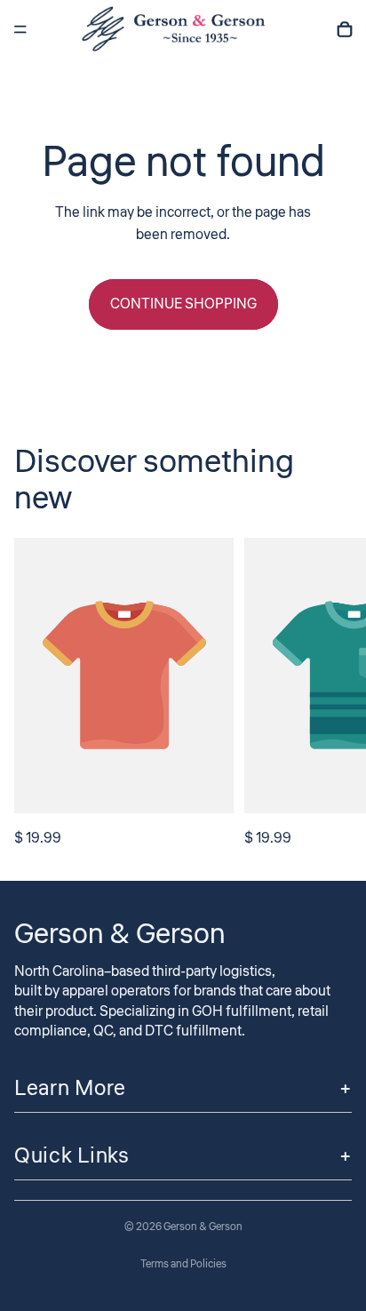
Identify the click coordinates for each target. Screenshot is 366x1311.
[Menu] (20, 29)
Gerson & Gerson (203, 1227)
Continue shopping (183, 304)
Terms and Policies (183, 1264)
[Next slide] (332, 694)
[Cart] (344, 29)
